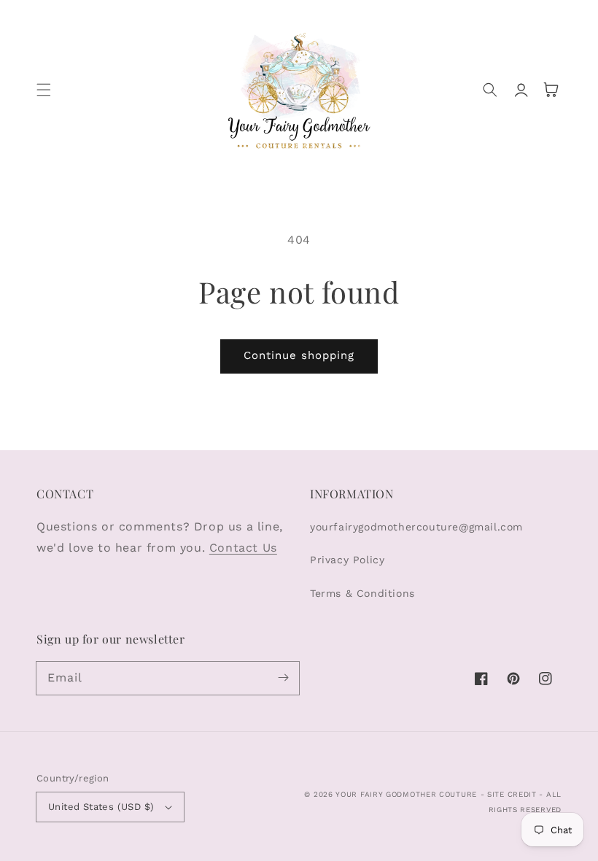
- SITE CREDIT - (513, 794)
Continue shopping (299, 355)
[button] (44, 90)
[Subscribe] (283, 678)
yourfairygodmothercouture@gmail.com (416, 527)
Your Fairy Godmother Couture (406, 794)
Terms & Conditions (362, 593)
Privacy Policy (347, 559)
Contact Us (243, 548)
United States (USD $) (101, 806)
